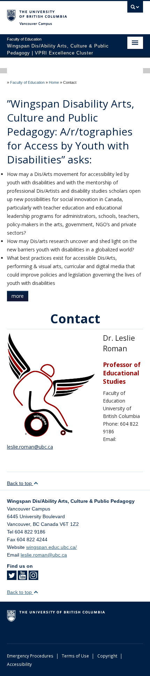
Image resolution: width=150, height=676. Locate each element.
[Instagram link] (33, 577)
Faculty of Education (27, 82)
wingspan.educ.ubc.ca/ (51, 547)
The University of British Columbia (54, 14)
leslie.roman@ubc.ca (30, 446)
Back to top (20, 483)
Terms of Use (75, 656)
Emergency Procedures (30, 656)
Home (54, 82)
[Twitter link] (11, 577)
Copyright (107, 656)
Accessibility (19, 664)
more (18, 296)
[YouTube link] (22, 577)
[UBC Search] (135, 8)
